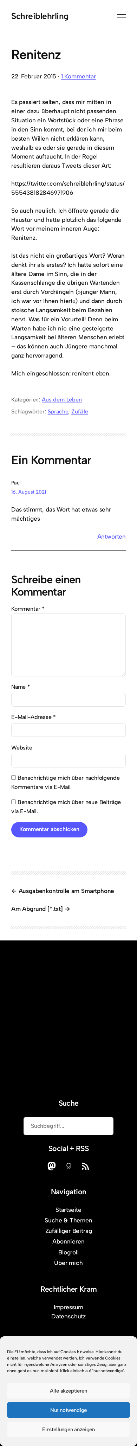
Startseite (68, 1209)
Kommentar (28, 608)
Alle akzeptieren (68, 1391)
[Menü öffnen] (121, 16)
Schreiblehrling (40, 16)
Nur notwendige (68, 1410)
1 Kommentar (78, 76)
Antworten (111, 536)
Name (20, 686)
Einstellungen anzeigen (68, 1429)
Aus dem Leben (62, 399)
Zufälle (79, 411)
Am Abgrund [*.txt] (37, 908)
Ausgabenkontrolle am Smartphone (66, 890)
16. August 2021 (28, 492)
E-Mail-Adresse (33, 717)
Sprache (58, 411)
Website (21, 747)
